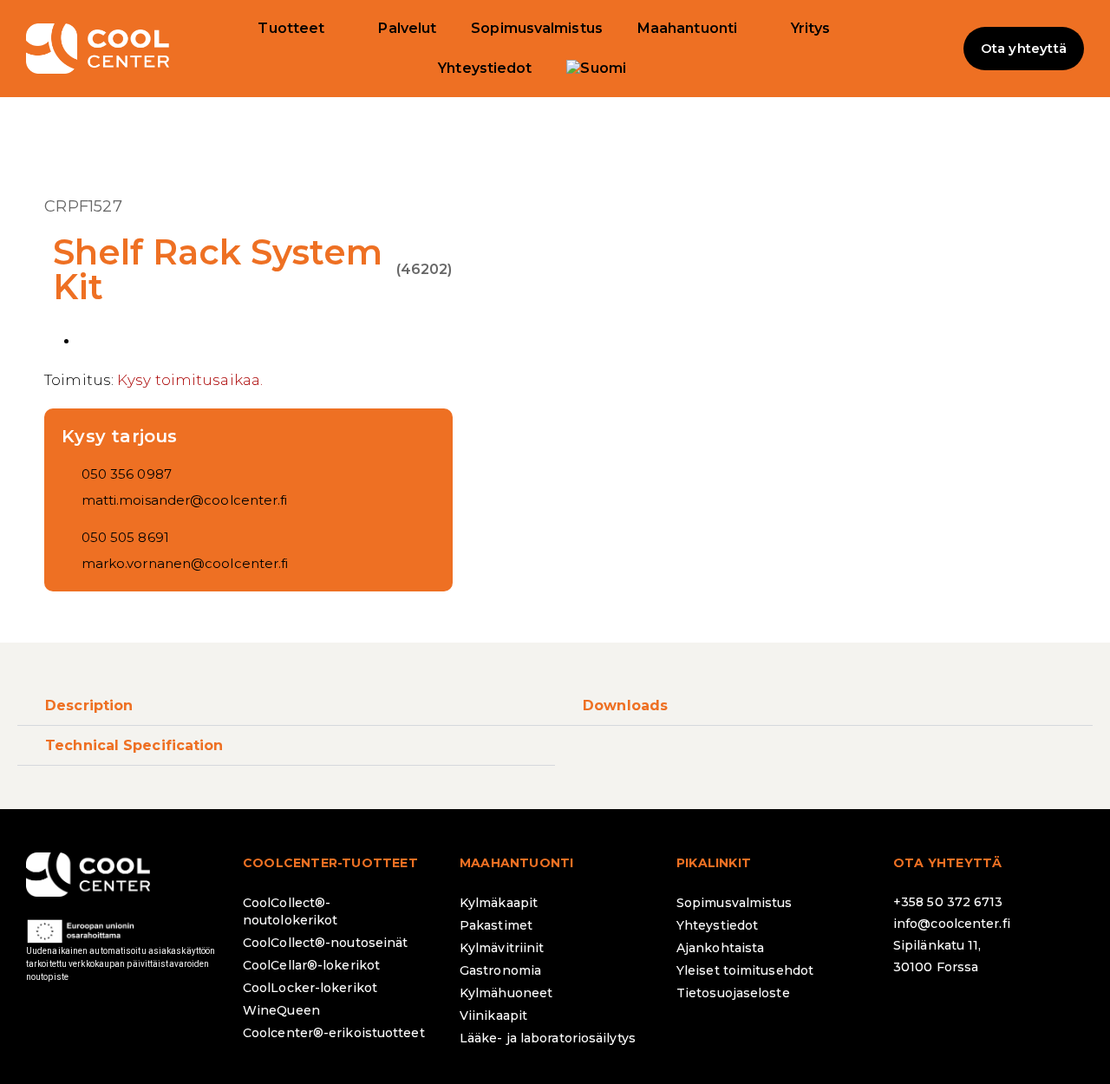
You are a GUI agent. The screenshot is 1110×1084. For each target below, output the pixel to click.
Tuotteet (291, 28)
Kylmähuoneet (506, 993)
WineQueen (281, 1010)
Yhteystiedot (485, 68)
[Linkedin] (1010, 1013)
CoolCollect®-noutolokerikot (290, 911)
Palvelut (407, 28)
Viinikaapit (493, 1015)
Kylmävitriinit (502, 948)
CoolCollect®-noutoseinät (325, 942)
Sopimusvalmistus (537, 28)
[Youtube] (1058, 1013)
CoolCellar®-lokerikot (311, 965)
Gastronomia (500, 970)
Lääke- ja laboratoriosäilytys (548, 1038)
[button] (928, 48)
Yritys (810, 28)
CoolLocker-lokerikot (310, 988)
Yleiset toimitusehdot (744, 970)
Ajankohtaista (720, 948)
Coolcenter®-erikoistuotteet (334, 1033)
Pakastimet (496, 925)
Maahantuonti (687, 28)
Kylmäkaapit (499, 903)
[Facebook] (915, 1013)
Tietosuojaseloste (733, 993)
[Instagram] (962, 1013)
